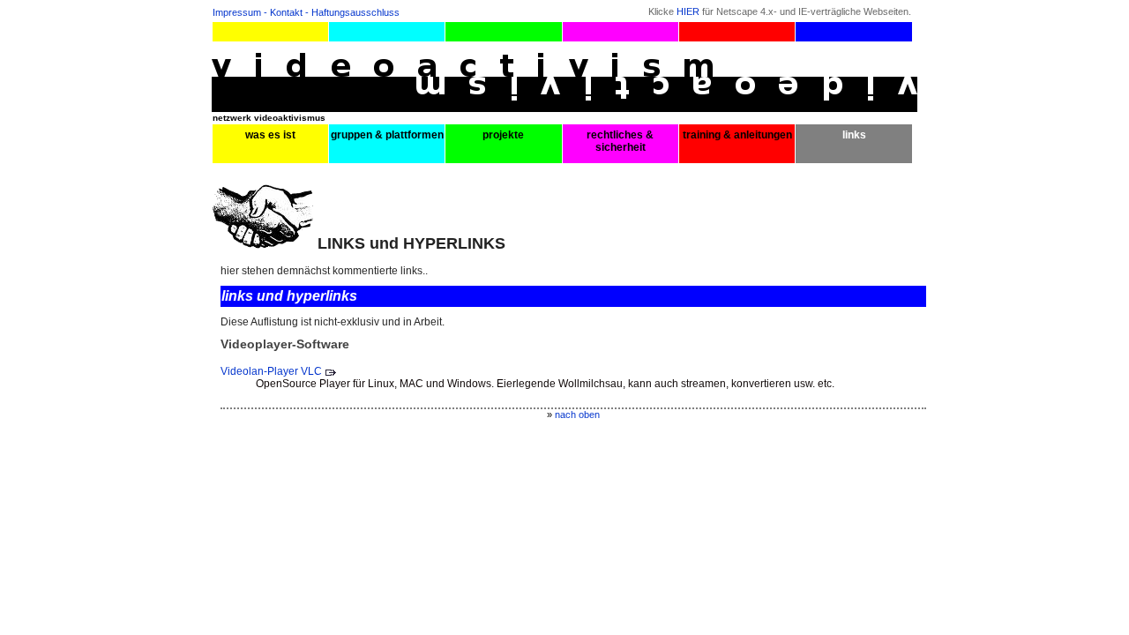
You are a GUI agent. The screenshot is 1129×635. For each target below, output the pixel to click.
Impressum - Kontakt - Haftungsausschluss (306, 12)
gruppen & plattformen (387, 135)
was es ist (270, 135)
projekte (503, 135)
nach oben (577, 414)
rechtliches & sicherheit (620, 141)
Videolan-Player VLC (271, 371)
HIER (688, 11)
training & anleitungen (737, 135)
